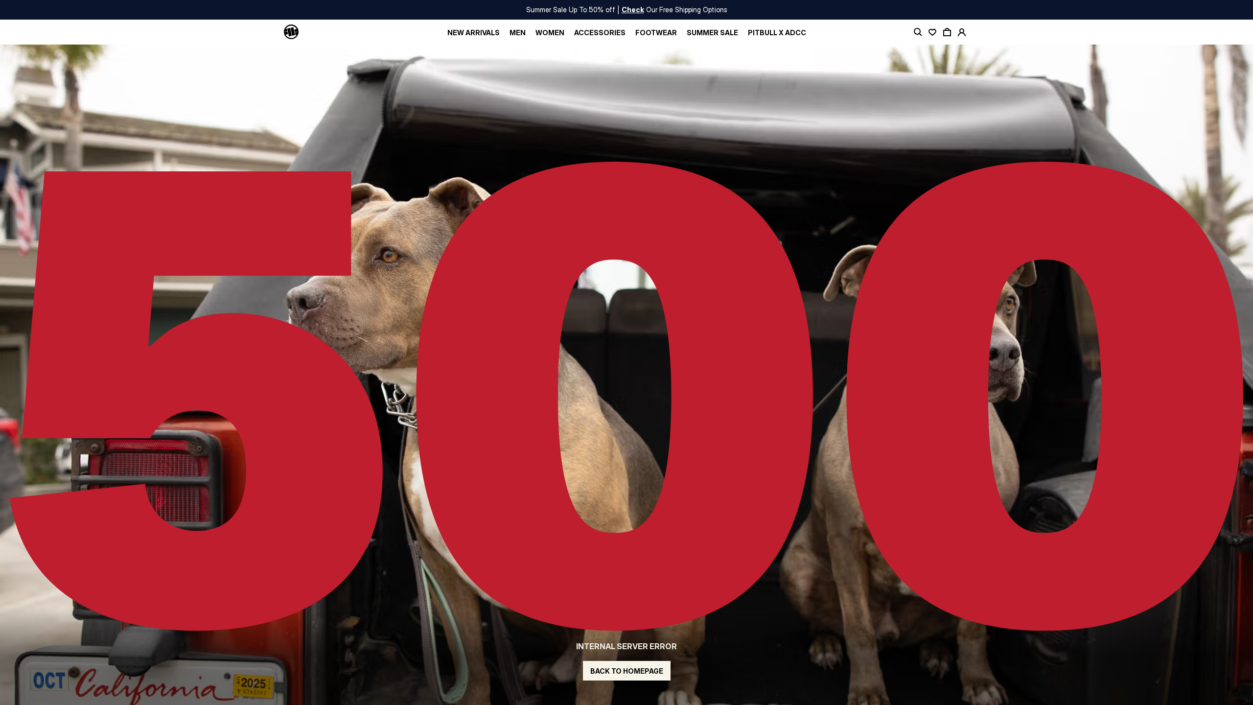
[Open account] (961, 32)
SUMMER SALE (712, 32)
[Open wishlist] (932, 32)
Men (518, 32)
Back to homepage (626, 671)
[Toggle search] (917, 32)
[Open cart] (947, 32)
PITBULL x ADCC (777, 32)
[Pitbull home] (291, 32)
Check (633, 9)
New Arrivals (473, 32)
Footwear (656, 32)
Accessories (600, 32)
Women (549, 32)
